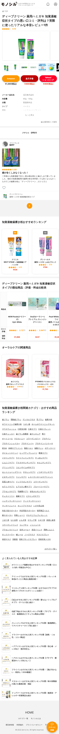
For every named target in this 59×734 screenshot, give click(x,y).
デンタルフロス (29, 419)
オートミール (7, 439)
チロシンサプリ (29, 472)
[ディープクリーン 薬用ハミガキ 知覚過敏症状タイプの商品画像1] (26, 45)
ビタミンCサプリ (33, 496)
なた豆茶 (14, 520)
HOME (29, 712)
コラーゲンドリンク (10, 525)
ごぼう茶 (5, 520)
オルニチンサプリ (44, 463)
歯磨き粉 (48, 419)
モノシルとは (36, 718)
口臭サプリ (32, 429)
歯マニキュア (35, 434)
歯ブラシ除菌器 (22, 434)
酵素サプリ (43, 453)
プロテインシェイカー (11, 443)
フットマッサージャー (32, 501)
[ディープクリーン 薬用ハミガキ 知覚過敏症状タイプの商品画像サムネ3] (24, 67)
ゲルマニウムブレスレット (37, 515)
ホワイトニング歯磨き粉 (12, 424)
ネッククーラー (8, 535)
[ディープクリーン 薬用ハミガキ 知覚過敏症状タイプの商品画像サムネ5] (42, 67)
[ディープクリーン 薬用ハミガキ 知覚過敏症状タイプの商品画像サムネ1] (6, 67)
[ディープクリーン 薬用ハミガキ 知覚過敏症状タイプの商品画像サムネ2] (15, 67)
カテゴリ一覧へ (50, 549)
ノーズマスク (29, 535)
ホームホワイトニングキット (43, 424)
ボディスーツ (50, 448)
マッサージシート (9, 506)
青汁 (43, 434)
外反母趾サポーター (27, 511)
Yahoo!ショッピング (48, 78)
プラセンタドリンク (10, 530)
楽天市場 (29, 78)
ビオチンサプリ (8, 477)
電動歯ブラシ (16, 419)
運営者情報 (10, 725)
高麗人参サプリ (8, 482)
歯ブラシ (5, 419)
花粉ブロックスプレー (28, 539)
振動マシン (38, 448)
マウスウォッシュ (9, 429)
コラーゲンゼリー (33, 439)
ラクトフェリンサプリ (25, 458)
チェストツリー (8, 496)
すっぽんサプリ (41, 458)
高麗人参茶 (50, 520)
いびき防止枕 (38, 506)
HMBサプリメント (15, 448)
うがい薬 (26, 424)
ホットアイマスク (25, 506)
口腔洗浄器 (22, 429)
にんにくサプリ (8, 463)
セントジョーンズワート (12, 472)
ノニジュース (35, 525)
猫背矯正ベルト (43, 511)
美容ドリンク (37, 530)
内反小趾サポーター (10, 511)
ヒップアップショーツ (28, 453)
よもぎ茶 (22, 520)
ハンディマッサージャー (12, 501)
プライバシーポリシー (34, 725)
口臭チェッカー (8, 434)
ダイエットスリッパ (10, 453)
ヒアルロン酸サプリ (24, 487)
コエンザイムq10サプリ (25, 467)
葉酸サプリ (20, 496)
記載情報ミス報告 (50, 122)
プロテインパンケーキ (44, 443)
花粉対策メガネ (44, 539)
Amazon (11, 78)
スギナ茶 (41, 520)
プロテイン (46, 439)
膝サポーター (7, 515)
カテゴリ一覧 (23, 718)
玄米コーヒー (24, 530)
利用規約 (20, 725)
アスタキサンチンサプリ (26, 463)
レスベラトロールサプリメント (40, 477)
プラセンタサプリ (9, 491)
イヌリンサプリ (8, 458)
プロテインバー (27, 443)
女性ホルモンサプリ (38, 491)
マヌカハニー (19, 439)
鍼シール (19, 535)
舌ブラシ (40, 419)
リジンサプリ (21, 477)
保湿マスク (6, 539)
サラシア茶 (32, 520)
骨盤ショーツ (19, 515)
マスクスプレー (42, 535)
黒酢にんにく (49, 530)
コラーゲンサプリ (40, 482)
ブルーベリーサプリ (41, 487)
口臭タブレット (44, 429)
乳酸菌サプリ (23, 491)
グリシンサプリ (8, 467)
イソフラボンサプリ (24, 482)
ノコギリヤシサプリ (45, 472)
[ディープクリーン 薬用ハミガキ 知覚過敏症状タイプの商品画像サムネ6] (51, 67)
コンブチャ (23, 525)
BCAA (4, 448)
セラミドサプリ (8, 487)
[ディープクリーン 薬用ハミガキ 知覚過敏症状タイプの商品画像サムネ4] (33, 67)
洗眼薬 (15, 539)
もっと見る (29, 115)
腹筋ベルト (28, 448)
